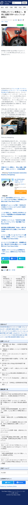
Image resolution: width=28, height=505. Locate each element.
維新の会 (21, 335)
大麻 (19, 327)
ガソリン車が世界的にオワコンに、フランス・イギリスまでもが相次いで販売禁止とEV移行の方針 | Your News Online (14, 199)
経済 (6, 7)
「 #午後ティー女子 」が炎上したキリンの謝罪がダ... (14, 369)
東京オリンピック (12, 327)
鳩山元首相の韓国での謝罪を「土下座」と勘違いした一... (14, 359)
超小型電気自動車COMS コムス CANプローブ (20, 181)
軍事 (26, 335)
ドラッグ (4, 331)
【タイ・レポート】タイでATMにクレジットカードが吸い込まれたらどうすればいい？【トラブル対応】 (14, 446)
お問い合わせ (15, 493)
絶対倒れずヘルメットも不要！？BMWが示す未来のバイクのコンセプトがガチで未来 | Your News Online (13, 207)
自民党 (17, 335)
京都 (13, 335)
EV (3, 21)
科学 (14, 331)
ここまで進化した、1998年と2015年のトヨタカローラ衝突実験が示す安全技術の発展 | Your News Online (13, 214)
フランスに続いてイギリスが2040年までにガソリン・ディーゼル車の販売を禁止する (14, 90)
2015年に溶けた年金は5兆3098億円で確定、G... (13, 364)
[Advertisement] (14, 71)
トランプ (9, 335)
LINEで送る (6, 262)
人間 (7, 329)
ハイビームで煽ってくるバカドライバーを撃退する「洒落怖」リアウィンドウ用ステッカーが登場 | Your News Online (13, 236)
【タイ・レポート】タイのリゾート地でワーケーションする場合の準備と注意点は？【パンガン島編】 (14, 460)
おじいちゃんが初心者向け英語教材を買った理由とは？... (14, 374)
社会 (20, 7)
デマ (5, 335)
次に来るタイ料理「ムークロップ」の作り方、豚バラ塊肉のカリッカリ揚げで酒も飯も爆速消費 (14, 401)
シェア (14, 258)
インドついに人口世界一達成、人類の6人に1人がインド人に (14, 430)
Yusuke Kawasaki (13, 173)
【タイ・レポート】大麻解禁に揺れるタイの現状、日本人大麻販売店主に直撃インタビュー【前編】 (14, 423)
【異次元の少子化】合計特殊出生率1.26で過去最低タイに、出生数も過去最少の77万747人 (14, 394)
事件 (24, 7)
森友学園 (2, 333)
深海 (16, 20)
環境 (15, 7)
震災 (17, 329)
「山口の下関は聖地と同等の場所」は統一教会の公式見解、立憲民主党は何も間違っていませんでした (14, 437)
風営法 (14, 329)
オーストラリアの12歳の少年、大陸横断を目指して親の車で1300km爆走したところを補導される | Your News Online (13, 244)
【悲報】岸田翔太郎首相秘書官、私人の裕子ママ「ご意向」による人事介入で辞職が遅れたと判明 (14, 409)
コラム (23, 327)
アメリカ (10, 331)
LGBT (7, 333)
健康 (10, 333)
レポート (2, 337)
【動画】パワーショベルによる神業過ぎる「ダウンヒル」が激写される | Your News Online (13, 251)
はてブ (22, 258)
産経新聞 (13, 337)
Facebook (20, 482)
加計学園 (7, 337)
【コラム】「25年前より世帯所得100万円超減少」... (14, 383)
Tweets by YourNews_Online (8, 486)
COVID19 (3, 327)
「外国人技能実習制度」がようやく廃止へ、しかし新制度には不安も (14, 453)
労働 (11, 7)
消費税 (18, 337)
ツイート (6, 258)
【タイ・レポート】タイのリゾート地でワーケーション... (14, 354)
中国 (6, 21)
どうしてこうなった (22, 331)
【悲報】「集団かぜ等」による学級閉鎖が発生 (14, 416)
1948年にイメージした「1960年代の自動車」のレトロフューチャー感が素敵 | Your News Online (13, 222)
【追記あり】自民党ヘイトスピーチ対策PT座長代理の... (14, 350)
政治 (2, 7)
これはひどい (16, 333)
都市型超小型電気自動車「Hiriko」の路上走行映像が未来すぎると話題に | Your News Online (13, 229)
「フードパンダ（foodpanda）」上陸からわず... (14, 378)
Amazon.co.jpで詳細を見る (20, 191)
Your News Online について (8, 491)
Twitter (22, 337)
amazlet (22, 184)
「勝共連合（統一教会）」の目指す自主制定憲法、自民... (14, 345)
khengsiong (10, 174)
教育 (10, 329)
